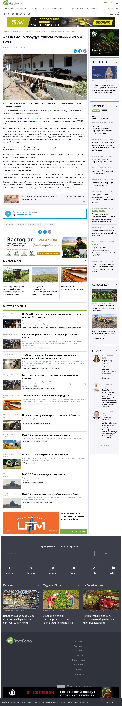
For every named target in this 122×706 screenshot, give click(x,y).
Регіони (47, 423)
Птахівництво (77, 327)
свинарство (68, 327)
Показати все (102, 445)
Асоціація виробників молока (31, 388)
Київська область (42, 404)
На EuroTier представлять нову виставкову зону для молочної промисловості (51, 316)
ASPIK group (9, 224)
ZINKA (24, 404)
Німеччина (35, 327)
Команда (79, 665)
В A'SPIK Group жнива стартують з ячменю (46, 434)
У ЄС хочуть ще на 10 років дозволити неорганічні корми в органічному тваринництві (50, 356)
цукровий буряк (43, 502)
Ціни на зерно (47, 348)
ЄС (52, 368)
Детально (76, 531)
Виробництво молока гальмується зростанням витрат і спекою (53, 377)
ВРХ (56, 327)
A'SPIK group (21, 224)
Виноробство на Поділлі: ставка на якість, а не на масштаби (103, 308)
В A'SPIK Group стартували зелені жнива (45, 454)
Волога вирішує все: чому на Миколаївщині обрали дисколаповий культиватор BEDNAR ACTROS (104, 334)
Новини (15, 32)
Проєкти (45, 8)
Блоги (34, 8)
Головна (6, 32)
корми (24, 368)
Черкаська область (38, 423)
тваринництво (34, 224)
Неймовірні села (59, 8)
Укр (105, 3)
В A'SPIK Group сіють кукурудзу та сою (44, 474)
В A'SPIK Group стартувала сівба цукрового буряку (51, 494)
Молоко (53, 388)
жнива (41, 441)
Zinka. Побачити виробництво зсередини (45, 395)
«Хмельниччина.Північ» (29, 113)
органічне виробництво (43, 368)
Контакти (79, 674)
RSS (79, 678)
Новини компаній (27, 32)
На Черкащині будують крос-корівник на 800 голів (51, 415)
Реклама (78, 669)
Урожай (46, 441)
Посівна (41, 482)
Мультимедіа (92, 8)
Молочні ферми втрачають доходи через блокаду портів (50, 336)
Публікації (79, 646)
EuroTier (61, 327)
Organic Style (58, 368)
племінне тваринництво (47, 327)
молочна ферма (49, 224)
